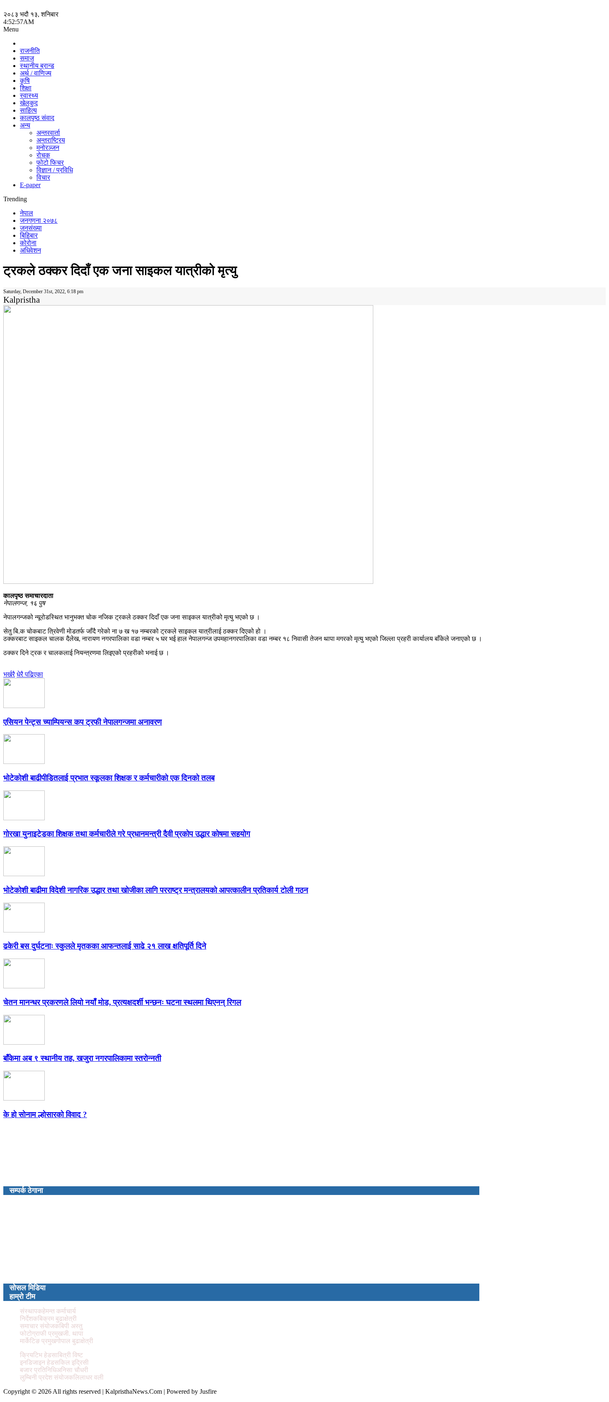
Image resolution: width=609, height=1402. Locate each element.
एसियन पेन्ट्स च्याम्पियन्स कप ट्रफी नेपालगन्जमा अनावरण (82, 722)
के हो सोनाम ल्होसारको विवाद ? (45, 1114)
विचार (43, 177)
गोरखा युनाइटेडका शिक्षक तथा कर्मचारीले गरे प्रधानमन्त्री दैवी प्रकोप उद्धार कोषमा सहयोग (126, 833)
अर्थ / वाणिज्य (35, 73)
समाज (27, 58)
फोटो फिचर (50, 162)
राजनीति (30, 50)
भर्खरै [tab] (9, 674)
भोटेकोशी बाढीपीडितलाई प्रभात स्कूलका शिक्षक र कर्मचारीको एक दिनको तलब (109, 777)
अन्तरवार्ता (48, 132)
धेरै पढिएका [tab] (30, 674)
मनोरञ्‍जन (47, 147)
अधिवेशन (30, 250)
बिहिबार (29, 235)
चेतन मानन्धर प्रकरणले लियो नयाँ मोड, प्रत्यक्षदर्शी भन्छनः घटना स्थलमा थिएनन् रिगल (122, 1002)
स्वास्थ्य (29, 95)
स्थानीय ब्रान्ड (37, 65)
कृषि (25, 80)
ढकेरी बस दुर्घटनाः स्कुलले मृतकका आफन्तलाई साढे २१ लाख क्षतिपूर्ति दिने (104, 946)
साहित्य (28, 110)
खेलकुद (29, 102)
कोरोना (28, 242)
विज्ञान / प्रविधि (54, 169)
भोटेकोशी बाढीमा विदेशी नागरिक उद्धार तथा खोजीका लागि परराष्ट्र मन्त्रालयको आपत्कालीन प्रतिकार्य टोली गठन (155, 890)
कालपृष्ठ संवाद (37, 117)
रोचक (43, 155)
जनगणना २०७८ (39, 220)
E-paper (30, 184)
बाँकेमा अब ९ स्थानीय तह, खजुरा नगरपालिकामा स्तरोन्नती (82, 1058)
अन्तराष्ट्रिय (50, 140)
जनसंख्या (31, 227)
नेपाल (26, 213)
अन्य (25, 125)
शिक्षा (25, 88)
